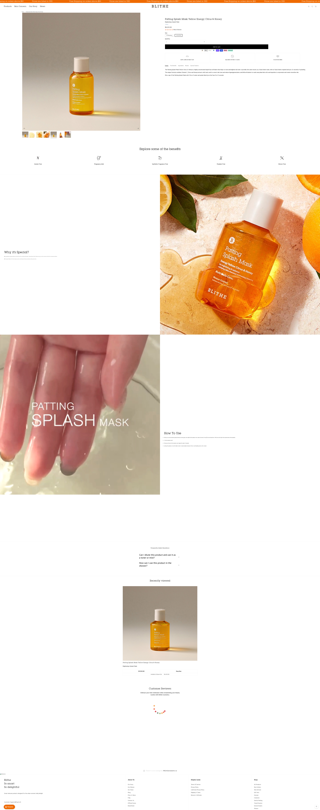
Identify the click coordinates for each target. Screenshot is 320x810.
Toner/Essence (258, 803)
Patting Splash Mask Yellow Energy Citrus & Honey (34, 11)
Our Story (130, 784)
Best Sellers (257, 787)
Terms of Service (195, 784)
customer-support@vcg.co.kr (12, 802)
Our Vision (130, 790)
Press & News (132, 795)
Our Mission (131, 787)
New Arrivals (257, 790)
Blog (129, 792)
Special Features (194, 65)
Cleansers (257, 798)
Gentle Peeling (258, 800)
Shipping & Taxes (195, 792)
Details (166, 65)
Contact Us (131, 800)
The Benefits (173, 65)
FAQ (129, 798)
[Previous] (24, 128)
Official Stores (132, 803)
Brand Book (131, 806)
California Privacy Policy (197, 790)
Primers (256, 808)
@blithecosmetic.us (170, 771)
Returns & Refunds (196, 795)
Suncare (256, 795)
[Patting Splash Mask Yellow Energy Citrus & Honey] (160, 623)
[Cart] (316, 6)
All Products (257, 784)
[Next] (138, 128)
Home (23, 11)
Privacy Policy (194, 787)
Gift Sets (256, 792)
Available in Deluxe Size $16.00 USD (160, 674)
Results (187, 65)
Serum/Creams (258, 806)
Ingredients (181, 65)
